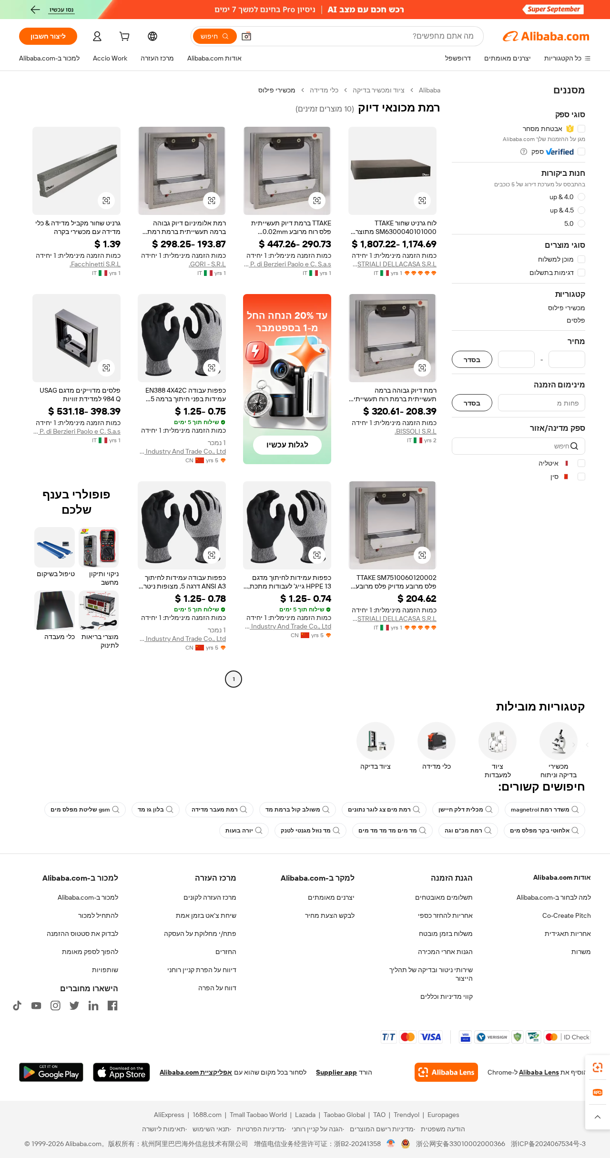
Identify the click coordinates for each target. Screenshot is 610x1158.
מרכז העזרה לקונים (209, 897)
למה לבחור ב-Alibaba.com (554, 897)
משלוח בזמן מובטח (446, 933)
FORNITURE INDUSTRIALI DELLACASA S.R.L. (392, 264)
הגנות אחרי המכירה (445, 951)
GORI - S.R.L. (207, 264)
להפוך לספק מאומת (90, 951)
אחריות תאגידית (568, 933)
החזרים (225, 951)
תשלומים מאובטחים (444, 897)
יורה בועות (239, 830)
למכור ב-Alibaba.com (88, 897)
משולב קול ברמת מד (292, 809)
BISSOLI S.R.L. (416, 431)
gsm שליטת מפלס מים (80, 809)
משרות (581, 951)
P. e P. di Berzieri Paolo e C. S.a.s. (287, 264)
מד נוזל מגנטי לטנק (306, 830)
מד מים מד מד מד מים (387, 830)
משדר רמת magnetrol (540, 809)
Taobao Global (344, 1114)
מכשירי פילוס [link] (276, 90)
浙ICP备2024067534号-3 (548, 1144)
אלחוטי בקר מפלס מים (539, 830)
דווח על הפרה (217, 988)
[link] (597, 1067)
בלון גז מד (151, 809)
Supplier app (336, 1072)
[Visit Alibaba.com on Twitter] (74, 1005)
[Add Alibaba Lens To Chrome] (446, 1072)
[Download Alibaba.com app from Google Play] (51, 1072)
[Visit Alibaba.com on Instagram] (55, 1005)
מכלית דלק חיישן (460, 809)
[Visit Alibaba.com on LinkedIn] (93, 1005)
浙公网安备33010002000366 (460, 1144)
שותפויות (105, 970)
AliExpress (169, 1114)
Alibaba (429, 90)
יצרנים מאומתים (331, 897)
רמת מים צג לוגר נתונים (379, 809)
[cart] (123, 37)
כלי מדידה (324, 90)
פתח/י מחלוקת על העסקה (200, 933)
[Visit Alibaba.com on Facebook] (112, 1005)
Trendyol (406, 1114)
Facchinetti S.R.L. (95, 264)
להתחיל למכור (98, 915)
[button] (246, 36)
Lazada (305, 1114)
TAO (379, 1114)
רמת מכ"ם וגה (463, 830)
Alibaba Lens (539, 1072)
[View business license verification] (391, 1143)
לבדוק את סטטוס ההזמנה (82, 933)
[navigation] (518, 385)
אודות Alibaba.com (562, 877)
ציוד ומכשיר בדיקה (379, 90)
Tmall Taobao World (258, 1114)
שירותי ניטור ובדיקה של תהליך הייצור (431, 974)
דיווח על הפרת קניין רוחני (201, 970)
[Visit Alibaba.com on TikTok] (17, 1005)
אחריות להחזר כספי (445, 915)
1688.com (207, 1114)
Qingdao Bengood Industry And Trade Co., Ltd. (182, 451)
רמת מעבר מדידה (215, 809)
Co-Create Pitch (566, 915)
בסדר (472, 360)
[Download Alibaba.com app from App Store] (121, 1072)
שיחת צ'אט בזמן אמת (206, 915)
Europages (443, 1114)
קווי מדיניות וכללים (446, 996)
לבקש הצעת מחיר (330, 915)
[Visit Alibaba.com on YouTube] (36, 1005)
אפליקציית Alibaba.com (196, 1072)
